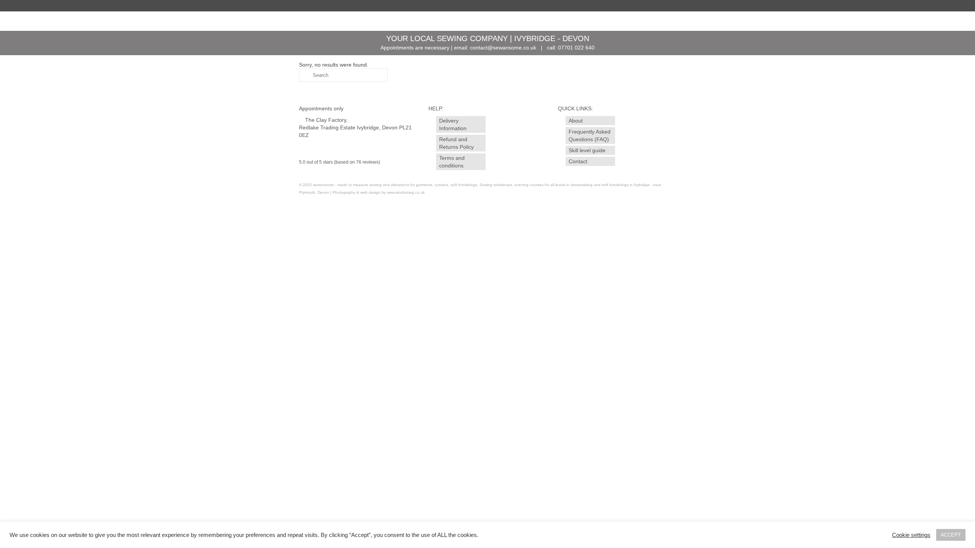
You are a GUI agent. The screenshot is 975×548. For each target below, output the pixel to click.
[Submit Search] (304, 75)
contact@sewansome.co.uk (503, 48)
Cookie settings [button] (911, 535)
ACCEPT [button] (951, 535)
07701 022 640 (576, 48)
